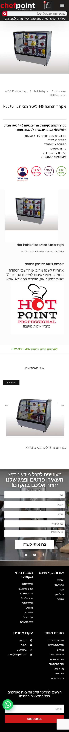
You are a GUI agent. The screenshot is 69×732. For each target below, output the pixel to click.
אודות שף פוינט (51, 573)
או (18, 19)
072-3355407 (21, 349)
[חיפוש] (4, 13)
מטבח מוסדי (54, 633)
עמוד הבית (60, 91)
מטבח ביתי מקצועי (24, 575)
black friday (39, 91)
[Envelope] (26, 555)
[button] (62, 5)
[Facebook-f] (43, 555)
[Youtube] (34, 555)
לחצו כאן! (10, 19)
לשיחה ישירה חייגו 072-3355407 (44, 19)
